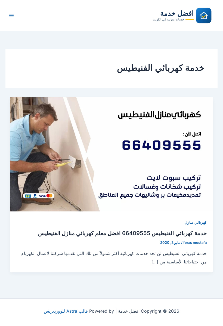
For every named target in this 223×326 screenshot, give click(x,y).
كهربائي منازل (196, 222)
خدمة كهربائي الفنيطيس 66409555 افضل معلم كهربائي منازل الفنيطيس (122, 233)
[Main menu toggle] (11, 15)
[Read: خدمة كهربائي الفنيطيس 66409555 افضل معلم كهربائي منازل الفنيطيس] (111, 153)
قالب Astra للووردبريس (66, 311)
